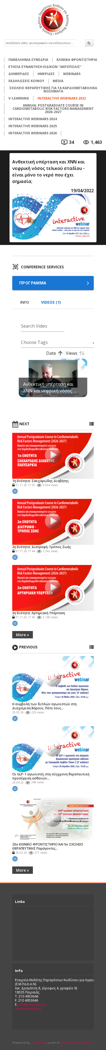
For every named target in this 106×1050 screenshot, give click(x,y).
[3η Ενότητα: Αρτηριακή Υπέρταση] (53, 587)
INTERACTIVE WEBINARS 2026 (32, 133)
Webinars (71, 74)
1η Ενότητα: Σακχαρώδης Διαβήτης (40, 481)
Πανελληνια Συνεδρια (28, 59)
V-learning (18, 98)
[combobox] (55, 342)
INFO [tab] (24, 302)
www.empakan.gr (28, 1008)
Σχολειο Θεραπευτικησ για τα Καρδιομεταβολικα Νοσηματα (53, 90)
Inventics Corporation (76, 1042)
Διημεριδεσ (18, 74)
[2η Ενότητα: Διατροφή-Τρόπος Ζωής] (53, 521)
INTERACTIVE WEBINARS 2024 (32, 119)
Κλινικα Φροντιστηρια (77, 59)
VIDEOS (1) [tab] (51, 302)
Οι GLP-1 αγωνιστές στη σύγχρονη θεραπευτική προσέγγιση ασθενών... (50, 776)
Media (58, 81)
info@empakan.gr (32, 1004)
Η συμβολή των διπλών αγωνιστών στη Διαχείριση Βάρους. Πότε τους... (44, 706)
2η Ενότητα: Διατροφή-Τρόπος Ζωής (41, 547)
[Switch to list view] (91, 424)
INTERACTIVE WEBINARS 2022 (62, 98)
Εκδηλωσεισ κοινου (26, 81)
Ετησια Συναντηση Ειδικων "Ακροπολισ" (45, 66)
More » (22, 634)
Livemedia (38, 1042)
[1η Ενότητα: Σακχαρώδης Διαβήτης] (53, 455)
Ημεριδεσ (46, 74)
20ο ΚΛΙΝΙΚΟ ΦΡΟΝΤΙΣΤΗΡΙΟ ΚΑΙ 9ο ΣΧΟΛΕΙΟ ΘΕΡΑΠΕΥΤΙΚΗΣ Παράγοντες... (47, 846)
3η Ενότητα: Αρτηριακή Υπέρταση (38, 613)
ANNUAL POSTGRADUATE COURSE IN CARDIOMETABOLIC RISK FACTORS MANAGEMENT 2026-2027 (53, 108)
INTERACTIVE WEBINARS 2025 (32, 126)
